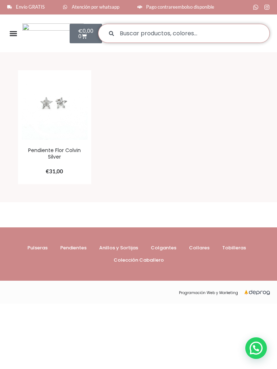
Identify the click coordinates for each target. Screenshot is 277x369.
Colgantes (163, 247)
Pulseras (37, 247)
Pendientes (73, 247)
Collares (199, 247)
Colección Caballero (139, 260)
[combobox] (184, 33)
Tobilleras (234, 247)
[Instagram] (267, 7)
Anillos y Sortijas (118, 247)
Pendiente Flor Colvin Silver (54, 153)
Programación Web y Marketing (208, 292)
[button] (13, 33)
